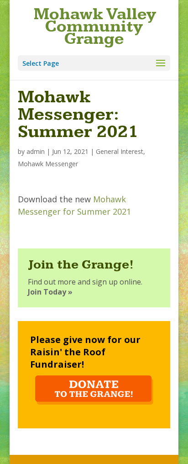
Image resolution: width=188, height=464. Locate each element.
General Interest (119, 151)
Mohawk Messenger (48, 163)
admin (35, 151)
